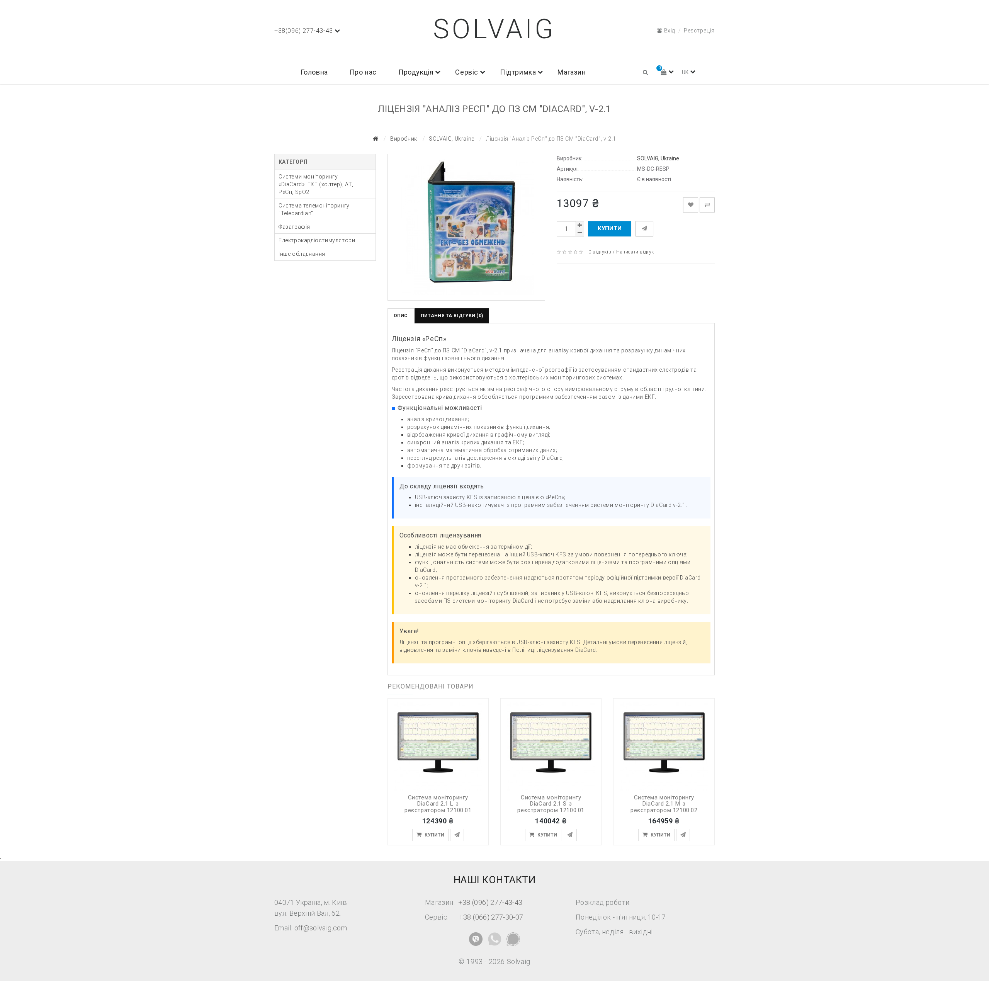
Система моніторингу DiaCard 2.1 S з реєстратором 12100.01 (551, 804)
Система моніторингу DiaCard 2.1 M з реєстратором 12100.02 (664, 804)
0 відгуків (599, 252)
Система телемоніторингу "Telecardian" (314, 209)
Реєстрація (699, 30)
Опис (401, 315)
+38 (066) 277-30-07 (491, 917)
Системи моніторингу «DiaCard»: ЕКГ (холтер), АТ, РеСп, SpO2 (316, 184)
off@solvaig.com (320, 928)
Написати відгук (635, 252)
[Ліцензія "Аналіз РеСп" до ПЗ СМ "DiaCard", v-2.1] (466, 227)
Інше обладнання (302, 254)
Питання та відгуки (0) (452, 315)
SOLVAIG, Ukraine (451, 139)
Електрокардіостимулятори (317, 240)
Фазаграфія (294, 227)
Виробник (403, 139)
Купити (610, 228)
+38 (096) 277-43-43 (490, 902)
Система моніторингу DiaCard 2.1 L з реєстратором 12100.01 (438, 804)
